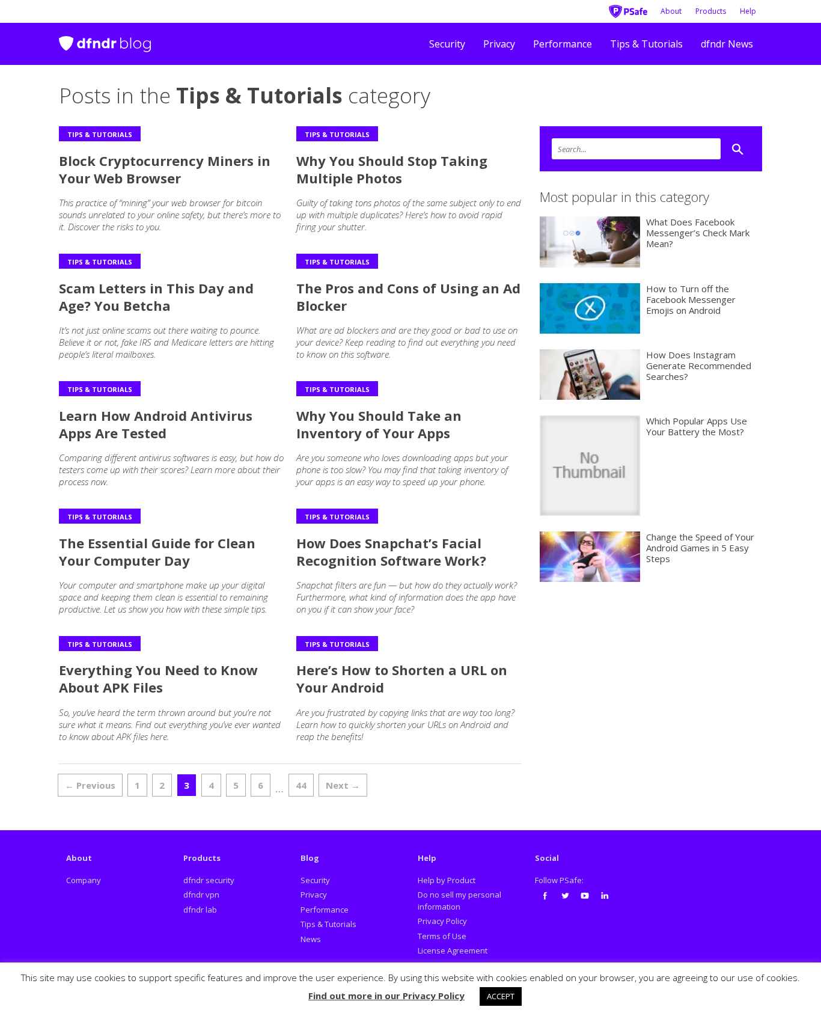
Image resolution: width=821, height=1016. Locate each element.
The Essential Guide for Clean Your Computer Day (157, 551)
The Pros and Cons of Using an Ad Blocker (408, 296)
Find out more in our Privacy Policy (386, 996)
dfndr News (727, 43)
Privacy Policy (442, 921)
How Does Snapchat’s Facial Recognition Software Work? (391, 551)
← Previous (90, 785)
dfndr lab (200, 909)
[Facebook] (545, 895)
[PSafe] (628, 10)
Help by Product (446, 880)
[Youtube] (584, 895)
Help (748, 11)
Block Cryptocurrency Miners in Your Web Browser (164, 169)
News (311, 939)
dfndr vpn (201, 894)
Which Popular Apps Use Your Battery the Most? (696, 426)
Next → (343, 785)
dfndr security (208, 880)
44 (301, 785)
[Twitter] (565, 895)
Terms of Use (442, 936)
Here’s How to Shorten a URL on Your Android (401, 678)
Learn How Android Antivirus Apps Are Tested (155, 424)
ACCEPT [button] (500, 996)
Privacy (499, 43)
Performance (562, 43)
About (671, 11)
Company (83, 880)
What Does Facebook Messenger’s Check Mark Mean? (697, 232)
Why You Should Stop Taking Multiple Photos (391, 169)
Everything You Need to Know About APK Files (158, 678)
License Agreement (452, 950)
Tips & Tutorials (646, 43)
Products (710, 11)
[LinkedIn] (604, 895)
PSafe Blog (105, 39)
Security (447, 43)
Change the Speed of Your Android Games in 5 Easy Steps (700, 548)
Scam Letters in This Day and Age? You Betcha (156, 296)
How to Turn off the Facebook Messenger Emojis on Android (691, 299)
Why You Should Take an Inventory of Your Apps (379, 424)
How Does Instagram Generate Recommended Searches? (698, 365)
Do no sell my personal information (459, 900)
